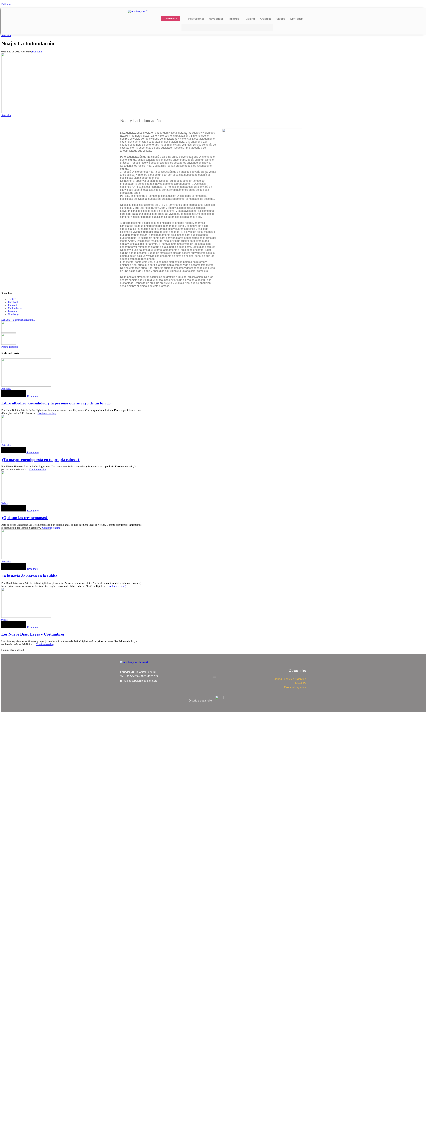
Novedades (216, 19)
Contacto (296, 19)
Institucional (196, 19)
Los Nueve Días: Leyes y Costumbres (32, 634)
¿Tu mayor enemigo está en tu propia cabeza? (40, 459)
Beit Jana (6, 4)
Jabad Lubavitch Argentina (290, 679)
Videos (280, 19)
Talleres (234, 19)
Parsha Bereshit (9, 346)
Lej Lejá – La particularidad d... (18, 319)
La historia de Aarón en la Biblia (29, 576)
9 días (4, 503)
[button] (234, 19)
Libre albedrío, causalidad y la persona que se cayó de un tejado (56, 403)
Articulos (265, 19)
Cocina (250, 19)
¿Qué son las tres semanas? (24, 517)
